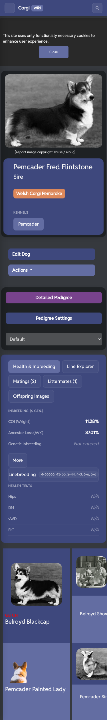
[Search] (97, 8)
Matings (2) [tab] (24, 381)
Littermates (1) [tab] (62, 381)
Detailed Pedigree (53, 298)
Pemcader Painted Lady (35, 689)
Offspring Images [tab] (31, 396)
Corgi (29, 8)
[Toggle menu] (10, 8)
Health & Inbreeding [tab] (34, 366)
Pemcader (28, 224)
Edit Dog (21, 254)
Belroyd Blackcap (27, 618)
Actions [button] (20, 270)
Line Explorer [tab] (80, 366)
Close (53, 52)
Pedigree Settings (54, 318)
